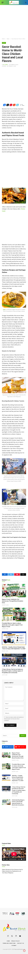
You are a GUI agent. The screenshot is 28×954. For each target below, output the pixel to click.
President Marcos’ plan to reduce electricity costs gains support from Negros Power (12, 624)
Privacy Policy (15, 941)
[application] (14, 854)
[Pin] (11, 105)
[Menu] (3, 2)
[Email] (17, 105)
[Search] (25, 2)
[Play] (4, 859)
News (4, 42)
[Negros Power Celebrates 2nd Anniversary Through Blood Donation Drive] (14, 590)
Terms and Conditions (9, 943)
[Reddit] (14, 105)
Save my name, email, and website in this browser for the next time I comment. (14, 719)
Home (8, 941)
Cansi (4, 309)
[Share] (4, 105)
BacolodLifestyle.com (20, 949)
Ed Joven (5, 64)
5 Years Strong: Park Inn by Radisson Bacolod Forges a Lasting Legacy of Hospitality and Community (12, 671)
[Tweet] (7, 105)
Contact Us (20, 943)
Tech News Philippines (7, 872)
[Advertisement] (14, 22)
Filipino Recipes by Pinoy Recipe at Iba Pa (12, 869)
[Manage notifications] (24, 950)
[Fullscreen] (24, 859)
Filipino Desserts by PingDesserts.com (11, 871)
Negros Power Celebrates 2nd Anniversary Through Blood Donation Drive (12, 601)
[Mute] (21, 859)
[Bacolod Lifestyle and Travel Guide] (14, 2)
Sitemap (14, 945)
